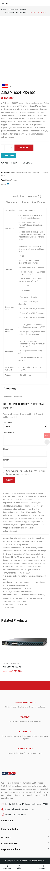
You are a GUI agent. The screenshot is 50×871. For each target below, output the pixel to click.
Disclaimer (12, 202)
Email (6, 460)
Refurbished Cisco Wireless (21, 172)
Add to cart (24, 148)
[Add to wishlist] (45, 628)
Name (6, 449)
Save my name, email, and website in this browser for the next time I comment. (25, 472)
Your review (8, 432)
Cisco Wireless (11, 180)
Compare (29, 163)
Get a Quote (9, 156)
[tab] (17, 197)
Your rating (7, 422)
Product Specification (34, 202)
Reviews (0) (34, 196)
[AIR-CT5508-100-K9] (25, 642)
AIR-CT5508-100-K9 (12, 667)
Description (17, 196)
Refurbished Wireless (11, 664)
